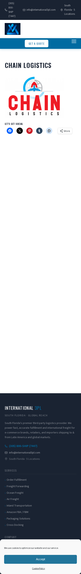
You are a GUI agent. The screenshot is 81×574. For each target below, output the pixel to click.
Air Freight (13, 499)
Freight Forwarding (18, 486)
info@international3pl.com (41, 10)
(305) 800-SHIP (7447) (12, 10)
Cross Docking (15, 525)
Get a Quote (36, 43)
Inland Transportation (19, 506)
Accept (40, 559)
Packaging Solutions (18, 519)
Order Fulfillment (17, 480)
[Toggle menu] (74, 43)
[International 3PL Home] (12, 29)
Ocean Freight (15, 493)
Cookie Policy (38, 568)
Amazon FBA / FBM (17, 512)
